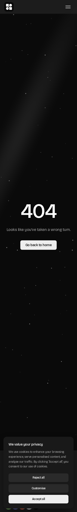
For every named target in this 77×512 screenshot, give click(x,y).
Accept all (38, 499)
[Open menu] (68, 7)
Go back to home (38, 245)
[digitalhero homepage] (9, 7)
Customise (39, 488)
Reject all (38, 477)
